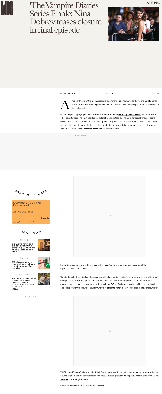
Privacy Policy (16, 222)
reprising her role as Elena (96, 129)
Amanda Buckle (68, 93)
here (102, 386)
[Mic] (7, 8)
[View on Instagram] (109, 216)
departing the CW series (129, 114)
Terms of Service (42, 221)
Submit (45, 218)
